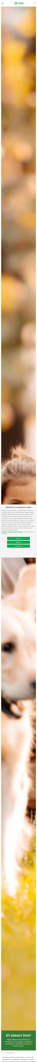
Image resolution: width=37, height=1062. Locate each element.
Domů (2, 1053)
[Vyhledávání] (34, 3)
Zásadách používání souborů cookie (11, 532)
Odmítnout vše (18, 546)
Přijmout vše (19, 538)
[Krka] (19, 3)
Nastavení (18, 542)
